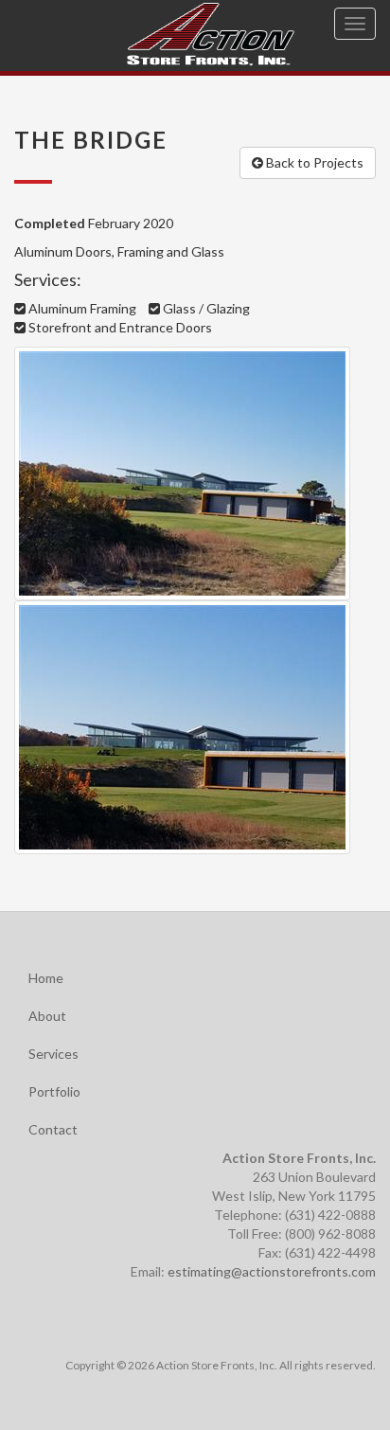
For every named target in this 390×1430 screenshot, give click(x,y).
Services (53, 1054)
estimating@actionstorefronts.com (272, 1271)
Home (45, 978)
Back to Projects (313, 162)
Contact (53, 1129)
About (47, 1016)
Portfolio (54, 1091)
